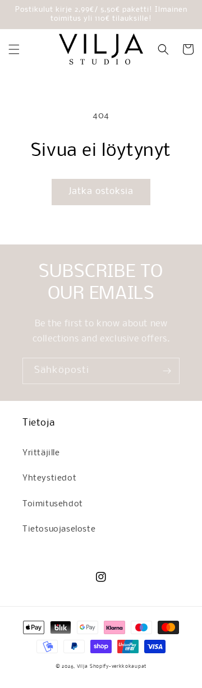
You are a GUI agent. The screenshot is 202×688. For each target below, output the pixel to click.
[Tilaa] (166, 371)
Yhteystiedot (49, 478)
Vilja (82, 666)
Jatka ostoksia (101, 191)
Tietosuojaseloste (58, 529)
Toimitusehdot (52, 504)
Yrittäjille (41, 453)
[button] (14, 49)
